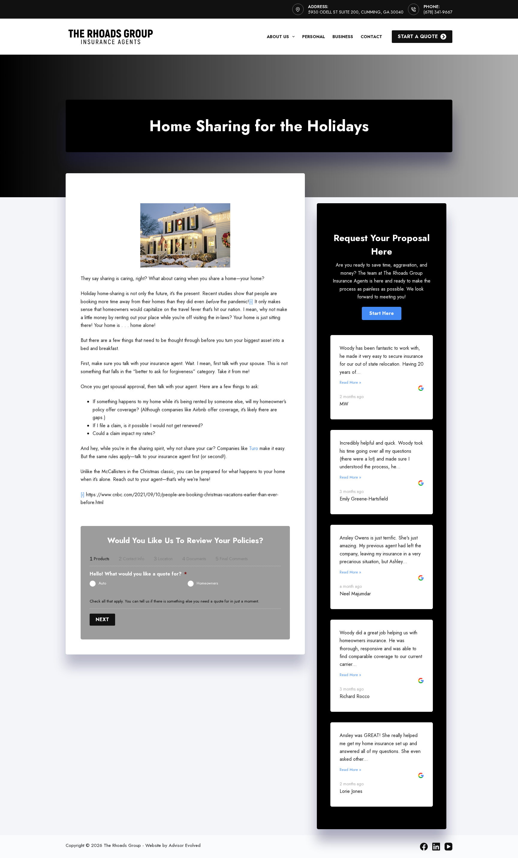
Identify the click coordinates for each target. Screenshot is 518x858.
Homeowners (207, 583)
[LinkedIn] (436, 846)
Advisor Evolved (185, 845)
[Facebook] (424, 846)
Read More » (350, 382)
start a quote (418, 36)
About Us (278, 37)
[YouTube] (448, 846)
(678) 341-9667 (438, 12)
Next (102, 619)
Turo (253, 448)
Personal (313, 37)
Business (342, 37)
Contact (371, 37)
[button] (381, 313)
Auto (102, 583)
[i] (251, 301)
